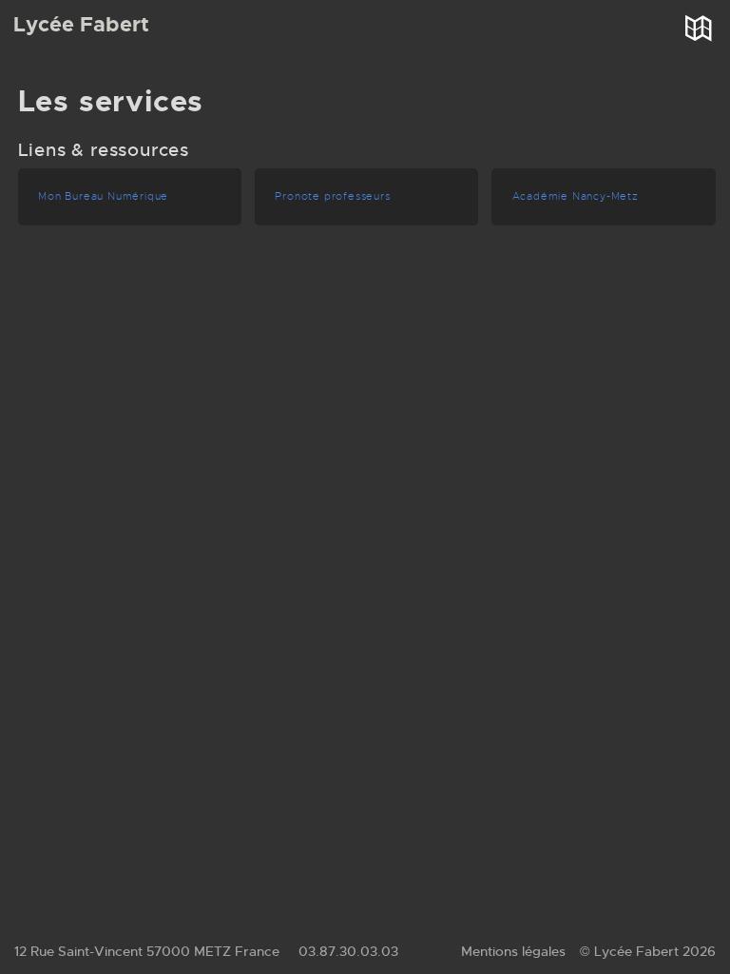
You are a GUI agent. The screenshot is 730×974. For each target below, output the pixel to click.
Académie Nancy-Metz (575, 196)
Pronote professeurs (332, 196)
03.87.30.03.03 (348, 951)
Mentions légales (513, 951)
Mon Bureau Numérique (103, 196)
